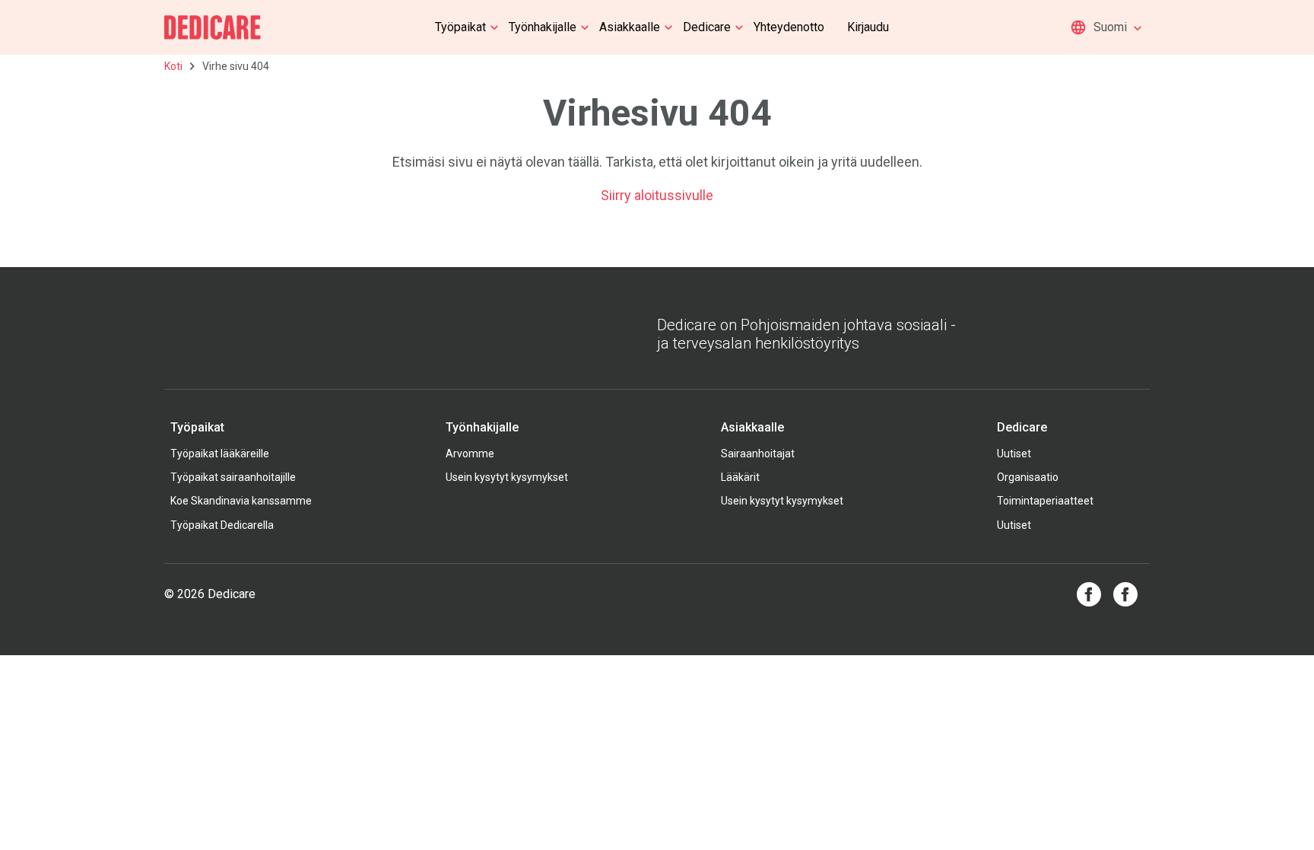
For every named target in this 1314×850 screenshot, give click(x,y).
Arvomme (470, 453)
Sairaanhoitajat (758, 453)
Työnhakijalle (542, 27)
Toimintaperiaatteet (1045, 501)
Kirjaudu (868, 27)
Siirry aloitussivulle (657, 195)
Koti (173, 66)
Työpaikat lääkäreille (219, 453)
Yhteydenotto (789, 27)
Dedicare (707, 27)
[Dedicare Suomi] (212, 27)
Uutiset (1014, 453)
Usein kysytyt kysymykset (507, 477)
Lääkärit (740, 477)
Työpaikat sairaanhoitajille (233, 477)
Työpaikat (460, 27)
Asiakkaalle (629, 27)
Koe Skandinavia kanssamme (241, 501)
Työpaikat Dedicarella (222, 525)
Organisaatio (1027, 477)
